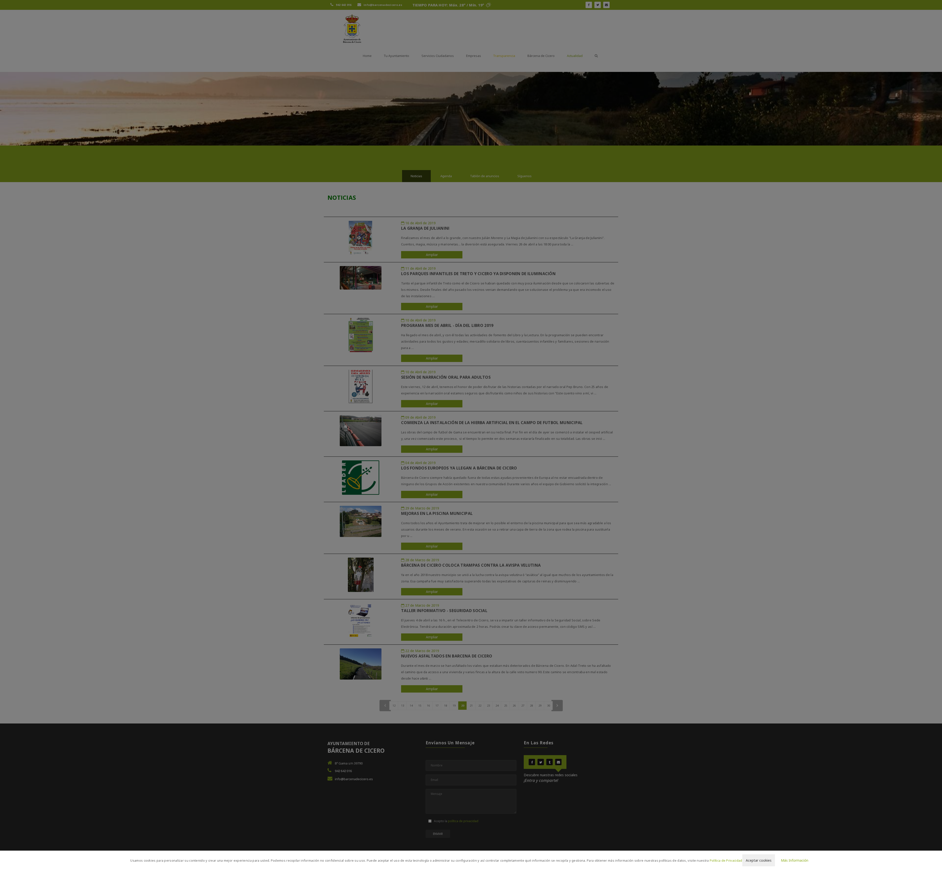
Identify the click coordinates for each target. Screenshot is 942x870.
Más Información (794, 860)
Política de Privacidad (726, 860)
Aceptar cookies (759, 860)
